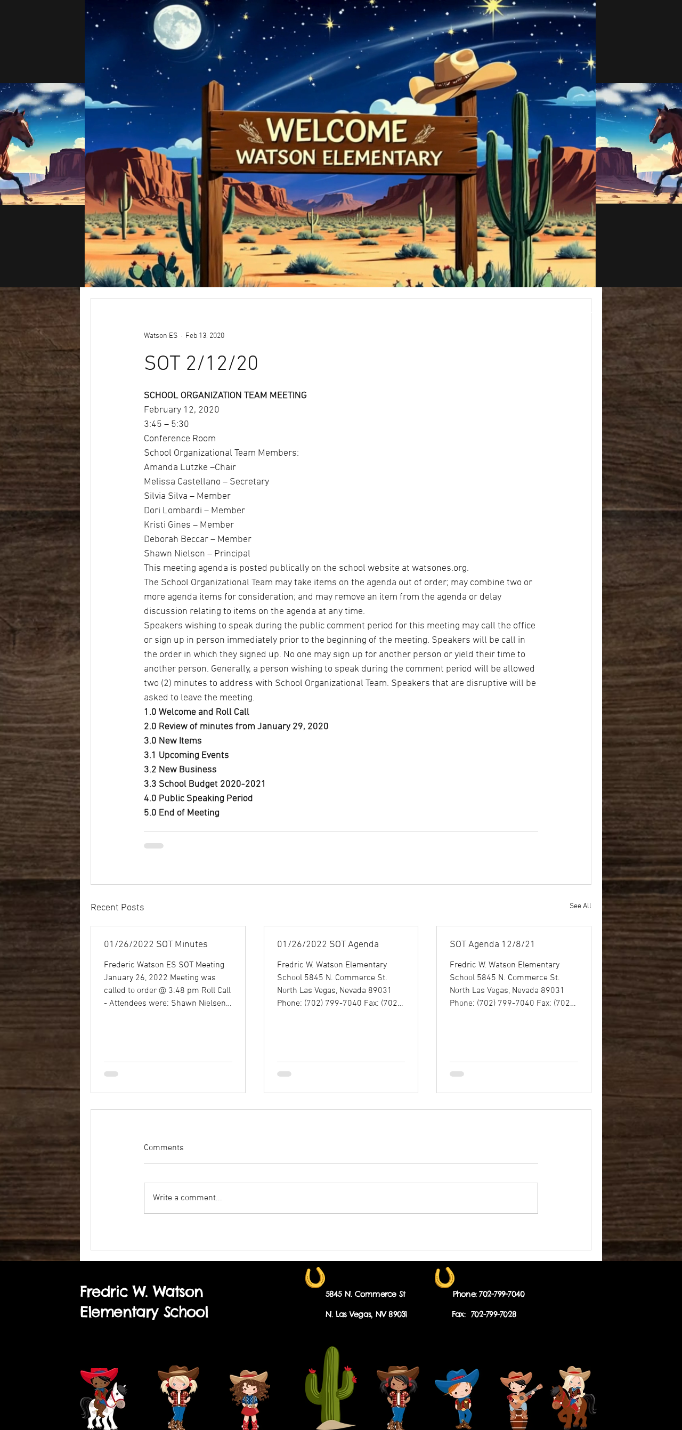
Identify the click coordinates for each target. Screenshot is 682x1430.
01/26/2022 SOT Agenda (328, 944)
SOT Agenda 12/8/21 (492, 944)
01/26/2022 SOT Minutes (156, 944)
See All (580, 906)
